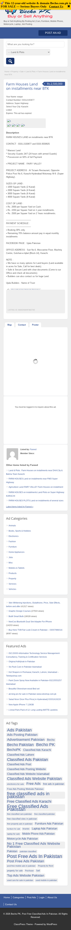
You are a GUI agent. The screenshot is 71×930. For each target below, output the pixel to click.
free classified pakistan (44, 814)
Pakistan (12, 851)
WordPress (52, 924)
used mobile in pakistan (46, 880)
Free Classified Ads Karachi (29, 801)
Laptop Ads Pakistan (44, 828)
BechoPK (14, 749)
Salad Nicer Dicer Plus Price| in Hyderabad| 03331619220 (35, 699)
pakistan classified (28, 851)
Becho (51, 739)
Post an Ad (53, 32)
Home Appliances (16, 552)
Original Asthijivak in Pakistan (22, 661)
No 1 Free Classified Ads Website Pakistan (33, 845)
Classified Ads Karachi (37, 749)
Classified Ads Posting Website (26, 769)
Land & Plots (31, 72)
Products (13, 573)
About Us (52, 897)
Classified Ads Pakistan (27, 760)
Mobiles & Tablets (16, 568)
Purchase (29, 871)
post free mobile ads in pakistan (21, 866)
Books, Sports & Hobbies (20, 531)
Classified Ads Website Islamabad (28, 773)
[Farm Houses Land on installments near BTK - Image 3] (19, 125)
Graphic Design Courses (20, 611)
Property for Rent (45, 866)
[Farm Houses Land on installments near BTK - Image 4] (23, 125)
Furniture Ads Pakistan (49, 823)
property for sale (15, 871)
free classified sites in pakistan (22, 819)
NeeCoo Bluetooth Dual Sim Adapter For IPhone (30, 621)
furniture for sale (13, 829)
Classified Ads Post (19, 764)
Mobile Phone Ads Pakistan (38, 833)
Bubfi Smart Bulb (16, 616)
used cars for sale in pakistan (20, 880)
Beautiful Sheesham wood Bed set (24, 689)
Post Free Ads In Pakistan (34, 856)
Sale (22, 72)
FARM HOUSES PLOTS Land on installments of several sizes (36, 500)
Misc (11, 563)
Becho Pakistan (20, 745)
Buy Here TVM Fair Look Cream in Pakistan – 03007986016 (35, 630)
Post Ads (31, 897)
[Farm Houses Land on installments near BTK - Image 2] (14, 125)
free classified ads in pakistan (28, 795)
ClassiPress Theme (23, 924)
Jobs (11, 557)
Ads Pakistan (19, 730)
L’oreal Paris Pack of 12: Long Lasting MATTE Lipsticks (33, 710)
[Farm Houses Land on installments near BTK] (26, 121)
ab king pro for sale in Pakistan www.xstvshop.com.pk (32, 694)
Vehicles (12, 589)
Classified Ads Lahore (20, 754)
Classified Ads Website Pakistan (34, 779)
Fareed (33, 449)
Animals (12, 525)
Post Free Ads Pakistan (25, 861)
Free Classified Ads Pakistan (27, 807)
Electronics (13, 536)
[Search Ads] (10, 61)
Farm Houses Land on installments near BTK (27, 86)
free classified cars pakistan (19, 814)
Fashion (12, 541)
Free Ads (33, 783)
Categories (18, 897)
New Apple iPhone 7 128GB (21, 704)
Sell (38, 871)
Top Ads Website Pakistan (25, 875)
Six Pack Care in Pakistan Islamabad (25, 667)
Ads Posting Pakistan (22, 734)
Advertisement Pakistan (26, 739)
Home (6, 72)
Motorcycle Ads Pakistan (22, 838)
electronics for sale (15, 784)
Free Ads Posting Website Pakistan (25, 789)
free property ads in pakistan (20, 824)
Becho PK (45, 745)
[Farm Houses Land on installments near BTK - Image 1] (9, 125)
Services (12, 584)
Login (42, 897)
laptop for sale (13, 834)
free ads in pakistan (53, 783)
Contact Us (11, 904)
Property (14, 72)
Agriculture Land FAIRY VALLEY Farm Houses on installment (36, 487)
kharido (26, 829)
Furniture (13, 547)
